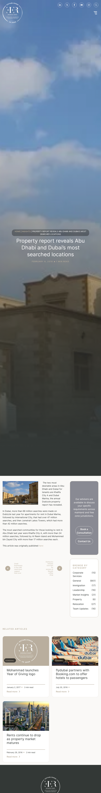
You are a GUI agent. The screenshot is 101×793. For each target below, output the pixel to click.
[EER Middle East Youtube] (81, 5)
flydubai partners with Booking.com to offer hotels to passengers (72, 674)
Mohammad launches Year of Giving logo (23, 672)
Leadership (79, 590)
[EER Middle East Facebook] (74, 5)
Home (17, 231)
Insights (26, 231)
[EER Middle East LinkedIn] (60, 5)
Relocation (78, 604)
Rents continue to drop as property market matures (24, 739)
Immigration (79, 585)
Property (77, 599)
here (41, 545)
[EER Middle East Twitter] (67, 5)
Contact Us (84, 541)
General (77, 580)
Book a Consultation (84, 531)
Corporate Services (78, 574)
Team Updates (80, 608)
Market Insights (81, 594)
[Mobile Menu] (95, 13)
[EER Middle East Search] (96, 5)
